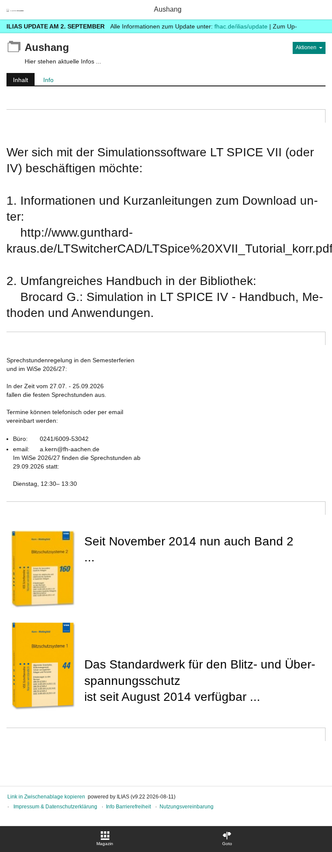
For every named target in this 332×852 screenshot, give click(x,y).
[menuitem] (105, 839)
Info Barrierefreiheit (128, 807)
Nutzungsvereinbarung (187, 807)
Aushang (168, 9)
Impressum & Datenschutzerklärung (55, 807)
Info (48, 79)
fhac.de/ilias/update (241, 26)
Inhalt (17, 81)
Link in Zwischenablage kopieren (46, 797)
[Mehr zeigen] (317, 26)
